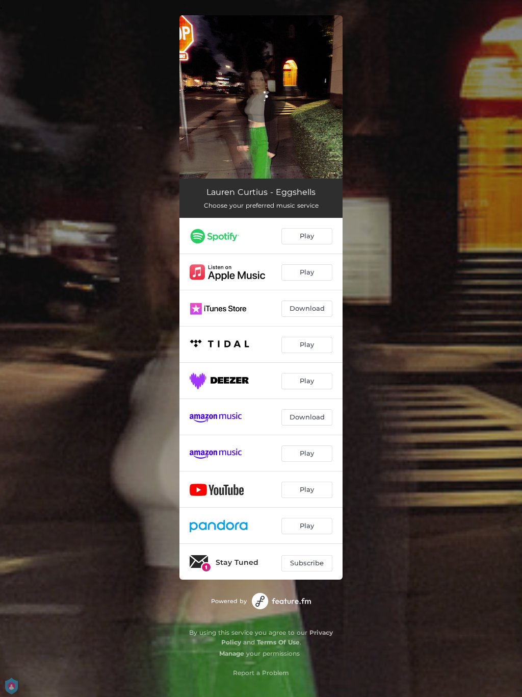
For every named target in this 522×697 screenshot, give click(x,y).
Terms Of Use (278, 642)
